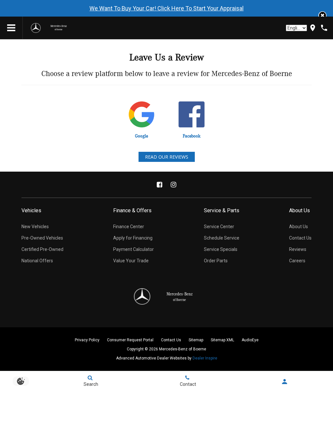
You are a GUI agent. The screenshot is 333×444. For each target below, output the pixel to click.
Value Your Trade (131, 260)
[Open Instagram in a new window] (174, 184)
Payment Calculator (133, 249)
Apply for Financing (133, 238)
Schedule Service (221, 238)
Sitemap (196, 340)
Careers (297, 260)
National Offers (37, 260)
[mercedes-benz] (36, 28)
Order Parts (216, 260)
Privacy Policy (87, 340)
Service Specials (220, 249)
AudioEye (250, 340)
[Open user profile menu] (284, 381)
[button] (322, 15)
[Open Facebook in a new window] (160, 184)
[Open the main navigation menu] (11, 28)
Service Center (219, 226)
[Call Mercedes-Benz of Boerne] (324, 28)
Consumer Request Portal (130, 340)
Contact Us (300, 238)
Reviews (297, 249)
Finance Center (128, 226)
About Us (298, 226)
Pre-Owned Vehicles (42, 238)
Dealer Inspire (205, 358)
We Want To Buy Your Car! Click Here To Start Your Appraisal (166, 8)
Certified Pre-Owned (42, 249)
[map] (313, 28)
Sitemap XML (222, 340)
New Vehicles (35, 226)
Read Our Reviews (166, 157)
